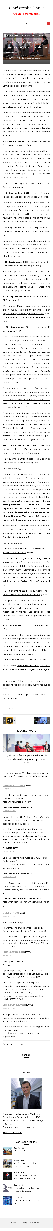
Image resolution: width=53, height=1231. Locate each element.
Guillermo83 (11, 912)
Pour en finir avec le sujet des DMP (26, 1201)
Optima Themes (35, 1223)
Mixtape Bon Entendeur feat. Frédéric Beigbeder (26, 1189)
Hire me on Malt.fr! (12, 1132)
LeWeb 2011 (35, 659)
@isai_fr (7, 187)
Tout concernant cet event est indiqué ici (26, 635)
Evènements (15, 36)
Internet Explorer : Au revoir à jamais (26, 1152)
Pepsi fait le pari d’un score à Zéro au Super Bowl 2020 (26, 1177)
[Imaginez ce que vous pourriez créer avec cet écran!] (44, 720)
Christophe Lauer (26, 8)
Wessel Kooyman (14, 785)
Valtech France (12, 478)
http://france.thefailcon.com (17, 801)
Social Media (34, 36)
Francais (9, 708)
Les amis (34, 612)
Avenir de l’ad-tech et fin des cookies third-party (26, 1164)
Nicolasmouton (13, 952)
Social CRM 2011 (40, 625)
